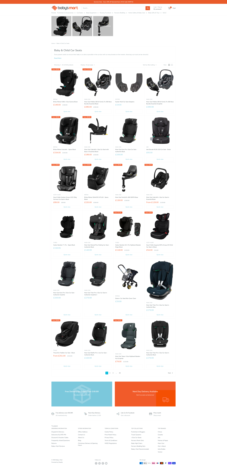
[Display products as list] (172, 65)
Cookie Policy (109, 432)
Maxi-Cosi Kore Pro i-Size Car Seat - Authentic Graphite (64, 294)
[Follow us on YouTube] (106, 463)
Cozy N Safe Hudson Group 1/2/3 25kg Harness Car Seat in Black (65, 198)
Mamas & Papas (163, 440)
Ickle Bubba (161, 449)
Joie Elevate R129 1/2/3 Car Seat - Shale (158, 149)
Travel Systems (136, 435)
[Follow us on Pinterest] (103, 463)
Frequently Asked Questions (60, 440)
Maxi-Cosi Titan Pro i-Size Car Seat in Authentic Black (157, 354)
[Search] (148, 8)
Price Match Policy (110, 435)
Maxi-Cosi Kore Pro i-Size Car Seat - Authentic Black (126, 150)
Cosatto (160, 435)
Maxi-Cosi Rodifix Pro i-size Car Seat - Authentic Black (95, 354)
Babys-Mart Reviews (58, 446)
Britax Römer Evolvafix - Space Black (64, 149)
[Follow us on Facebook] (96, 463)
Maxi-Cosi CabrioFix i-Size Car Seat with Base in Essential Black (96, 150)
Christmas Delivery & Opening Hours (87, 444)
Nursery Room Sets (137, 440)
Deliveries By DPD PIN (58, 435)
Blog (79, 440)
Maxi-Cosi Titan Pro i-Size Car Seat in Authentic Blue (157, 306)
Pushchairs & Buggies (138, 432)
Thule (55, 350)
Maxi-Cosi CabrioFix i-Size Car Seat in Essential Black (157, 198)
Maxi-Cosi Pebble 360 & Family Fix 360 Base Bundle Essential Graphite (160, 103)
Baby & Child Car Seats (63, 43)
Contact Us (81, 435)
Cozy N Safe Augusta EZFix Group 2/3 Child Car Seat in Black (159, 246)
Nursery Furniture (105, 13)
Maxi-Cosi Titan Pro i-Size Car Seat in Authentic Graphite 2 (95, 294)
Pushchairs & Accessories (65, 13)
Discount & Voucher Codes (59, 438)
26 (120, 373)
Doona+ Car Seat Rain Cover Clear (125, 298)
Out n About (162, 446)
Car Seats (80, 13)
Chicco (160, 432)
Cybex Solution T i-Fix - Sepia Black (64, 245)
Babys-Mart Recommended (140, 449)
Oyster (117, 99)
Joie (147, 147)
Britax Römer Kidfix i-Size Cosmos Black (65, 102)
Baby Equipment (91, 13)
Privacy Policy (109, 438)
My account (157, 9)
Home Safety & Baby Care (136, 13)
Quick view (67, 111)
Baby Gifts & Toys (154, 13)
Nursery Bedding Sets (138, 446)
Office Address (83, 432)
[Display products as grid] (169, 65)
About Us (81, 438)
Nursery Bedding (119, 13)
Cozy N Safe (57, 195)
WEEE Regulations (111, 443)
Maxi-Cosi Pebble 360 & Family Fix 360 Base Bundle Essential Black (98, 103)
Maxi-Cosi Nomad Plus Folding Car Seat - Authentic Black (96, 246)
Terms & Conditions (111, 440)
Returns (54, 443)
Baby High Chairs (136, 443)
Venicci (160, 452)
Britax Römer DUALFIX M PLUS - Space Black (96, 198)
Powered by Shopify (57, 462)
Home (53, 43)
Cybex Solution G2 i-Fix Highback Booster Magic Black (128, 246)
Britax (55, 99)
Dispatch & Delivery (57, 432)
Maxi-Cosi (87, 99)
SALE (164, 13)
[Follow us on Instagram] (99, 463)
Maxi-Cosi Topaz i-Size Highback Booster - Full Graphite (128, 357)
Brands (53, 13)
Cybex (55, 242)
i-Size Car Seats (136, 438)
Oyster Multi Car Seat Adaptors (124, 102)
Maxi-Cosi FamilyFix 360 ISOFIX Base (126, 197)
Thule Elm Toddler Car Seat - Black (64, 353)
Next (169, 373)
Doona (117, 296)
